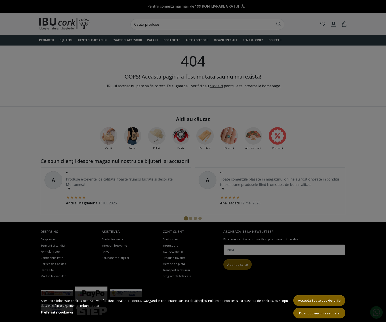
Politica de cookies (221, 301)
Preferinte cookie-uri (57, 312)
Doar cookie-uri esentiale (319, 313)
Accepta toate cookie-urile (319, 300)
